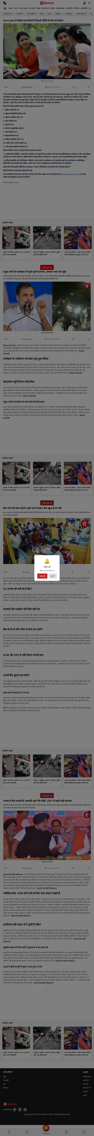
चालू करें (42, 576)
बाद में (52, 576)
